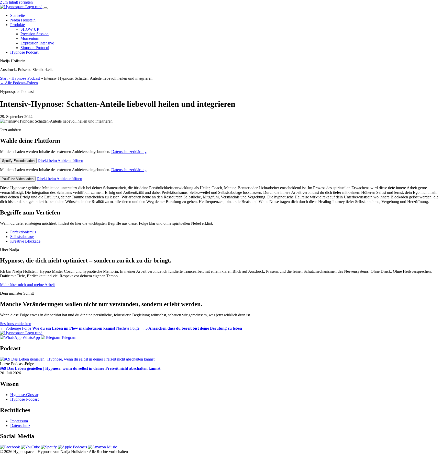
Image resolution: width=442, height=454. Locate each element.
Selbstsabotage (22, 236)
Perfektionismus (23, 232)
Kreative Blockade (25, 241)
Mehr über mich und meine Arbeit (27, 284)
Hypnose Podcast (24, 52)
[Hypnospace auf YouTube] (31, 447)
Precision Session (34, 34)
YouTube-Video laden (18, 179)
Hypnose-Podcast (26, 78)
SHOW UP (29, 29)
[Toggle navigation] (45, 8)
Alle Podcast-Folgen (19, 83)
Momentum (29, 38)
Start (3, 78)
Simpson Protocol (34, 47)
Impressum (19, 421)
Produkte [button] (17, 24)
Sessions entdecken (15, 323)
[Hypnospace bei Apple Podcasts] (73, 447)
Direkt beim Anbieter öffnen (60, 160)
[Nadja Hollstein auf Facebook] (10, 447)
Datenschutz (20, 425)
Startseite (17, 15)
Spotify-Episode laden (18, 161)
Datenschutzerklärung (129, 151)
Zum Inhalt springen (16, 2)
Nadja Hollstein (23, 20)
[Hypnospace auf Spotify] (49, 447)
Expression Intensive (37, 43)
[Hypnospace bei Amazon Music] (102, 447)
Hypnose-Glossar (24, 394)
